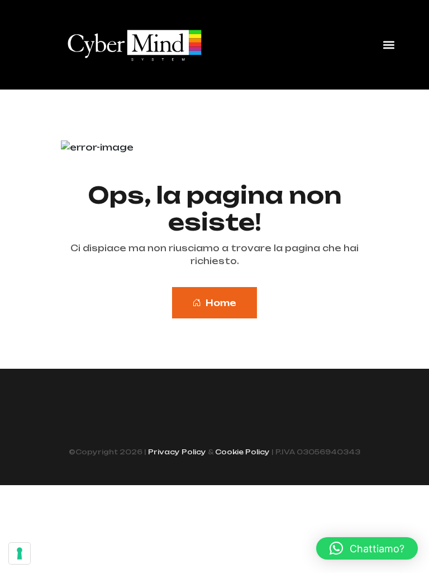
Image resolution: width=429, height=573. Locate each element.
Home (221, 303)
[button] (389, 45)
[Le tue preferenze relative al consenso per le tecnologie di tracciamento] (19, 553)
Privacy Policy (177, 452)
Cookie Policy (242, 452)
